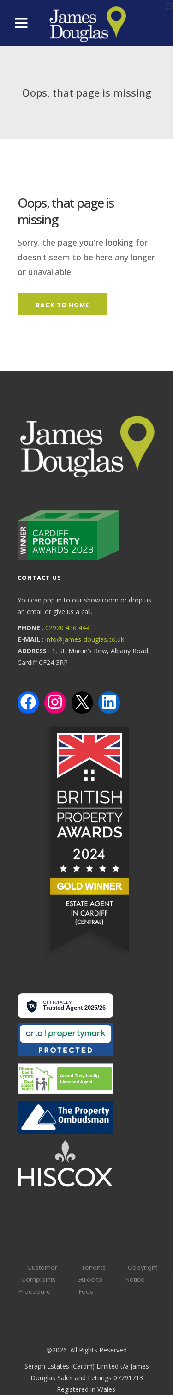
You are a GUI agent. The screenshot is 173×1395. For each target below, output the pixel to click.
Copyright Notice (141, 1273)
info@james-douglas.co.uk (84, 639)
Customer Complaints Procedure (37, 1279)
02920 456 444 (67, 627)
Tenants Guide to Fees (91, 1279)
